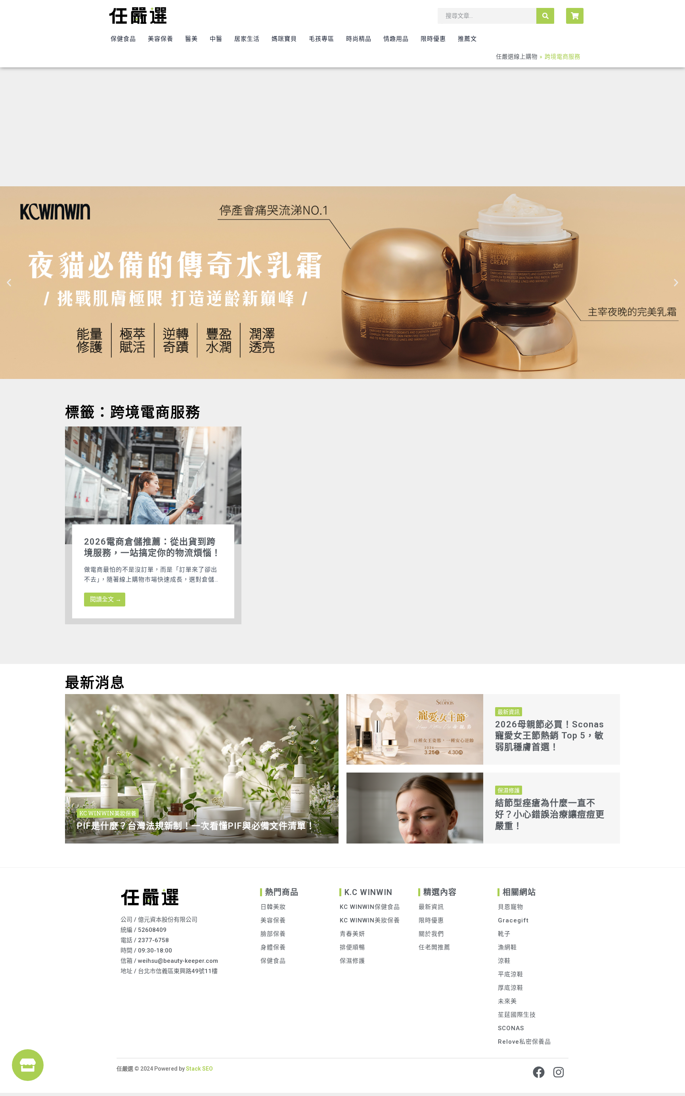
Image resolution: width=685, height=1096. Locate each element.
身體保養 (273, 947)
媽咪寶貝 (284, 38)
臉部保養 (273, 933)
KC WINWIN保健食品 (370, 906)
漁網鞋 (507, 947)
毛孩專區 (321, 38)
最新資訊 (431, 906)
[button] (9, 282)
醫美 (191, 38)
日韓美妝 (273, 906)
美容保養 (160, 38)
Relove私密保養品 (524, 1041)
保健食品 (123, 38)
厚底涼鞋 (510, 987)
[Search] (545, 16)
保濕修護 (352, 960)
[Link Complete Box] (153, 525)
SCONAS (511, 1028)
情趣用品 (396, 38)
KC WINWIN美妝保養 (370, 920)
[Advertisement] (342, 126)
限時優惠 (433, 38)
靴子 (504, 933)
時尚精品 (358, 38)
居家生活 (247, 38)
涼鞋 (504, 960)
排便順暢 (352, 947)
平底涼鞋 (510, 974)
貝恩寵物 (510, 906)
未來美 (507, 1001)
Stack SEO (199, 1068)
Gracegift (513, 920)
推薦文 (467, 38)
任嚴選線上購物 (517, 56)
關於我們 (431, 933)
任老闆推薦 (434, 947)
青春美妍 (352, 933)
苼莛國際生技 (517, 1014)
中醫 (216, 38)
